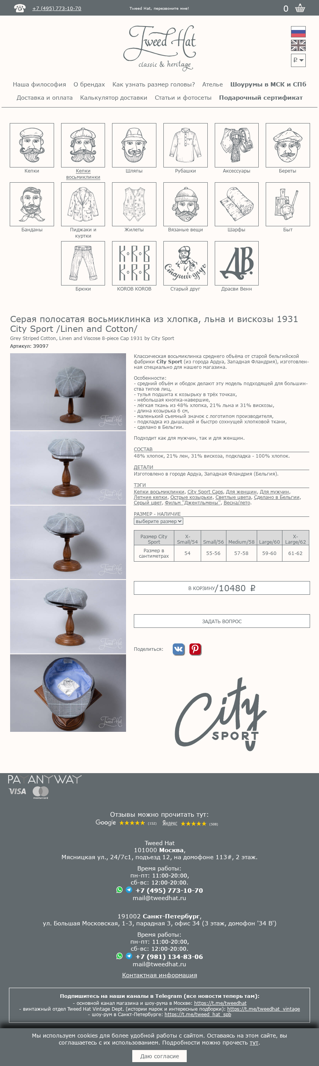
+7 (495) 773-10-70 (169, 890)
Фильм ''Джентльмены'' (193, 502)
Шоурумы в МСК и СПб (268, 84)
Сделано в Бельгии (277, 497)
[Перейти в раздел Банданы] (32, 204)
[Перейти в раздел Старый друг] (185, 263)
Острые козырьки (191, 497)
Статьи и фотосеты (183, 97)
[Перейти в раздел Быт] (288, 204)
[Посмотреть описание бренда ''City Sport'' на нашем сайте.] (221, 714)
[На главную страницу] (159, 48)
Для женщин (241, 491)
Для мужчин (274, 491)
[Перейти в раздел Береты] (288, 145)
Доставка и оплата (45, 97)
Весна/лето (237, 502)
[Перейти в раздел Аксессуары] (237, 145)
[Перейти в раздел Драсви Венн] (237, 263)
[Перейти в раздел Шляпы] (134, 145)
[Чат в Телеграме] (129, 890)
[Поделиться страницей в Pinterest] (195, 652)
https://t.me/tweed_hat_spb (198, 1014)
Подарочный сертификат (261, 97)
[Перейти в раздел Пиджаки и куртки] (83, 204)
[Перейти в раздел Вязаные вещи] (185, 204)
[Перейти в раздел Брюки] (83, 263)
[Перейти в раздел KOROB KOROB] (134, 263)
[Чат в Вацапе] (119, 890)
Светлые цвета (233, 497)
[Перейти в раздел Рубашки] (185, 145)
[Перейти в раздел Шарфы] (237, 204)
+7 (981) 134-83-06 (169, 956)
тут (254, 1042)
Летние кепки (150, 497)
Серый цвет (148, 502)
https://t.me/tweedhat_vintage (263, 1008)
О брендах (89, 84)
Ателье (212, 84)
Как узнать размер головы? (153, 84)
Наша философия (39, 84)
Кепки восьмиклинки (159, 491)
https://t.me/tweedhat (220, 1003)
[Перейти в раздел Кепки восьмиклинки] (83, 145)
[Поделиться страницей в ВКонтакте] (179, 652)
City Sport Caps (205, 491)
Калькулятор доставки (113, 97)
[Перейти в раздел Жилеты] (134, 204)
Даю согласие (159, 1056)
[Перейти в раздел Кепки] (32, 145)
